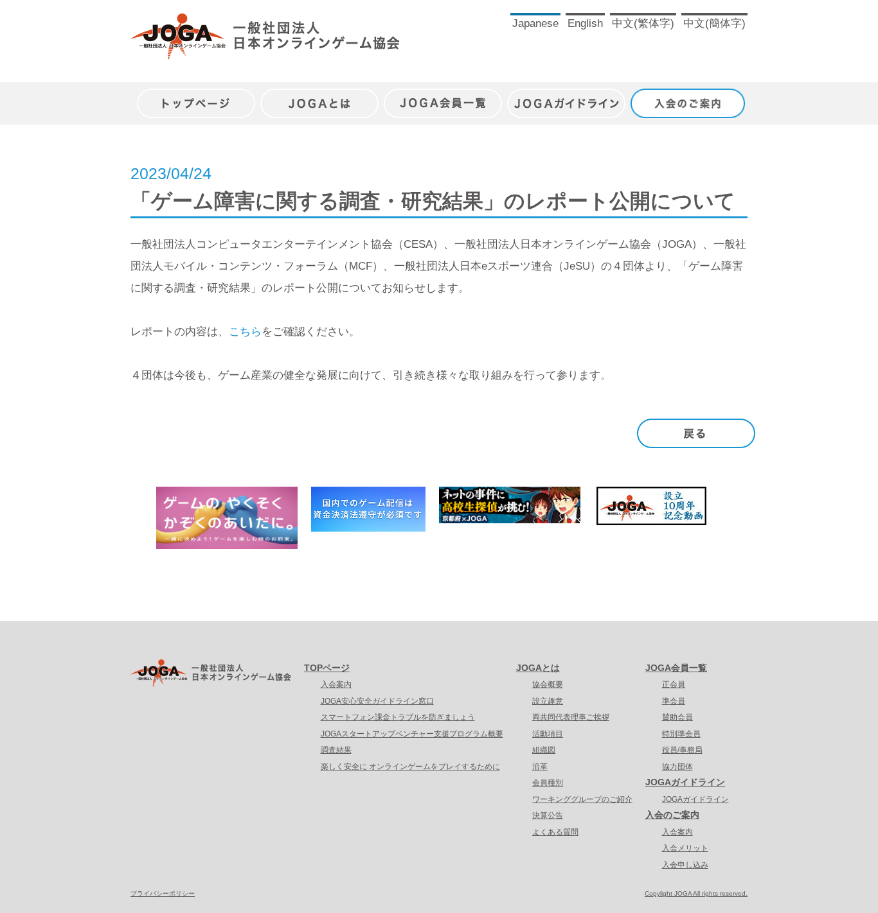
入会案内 (336, 684)
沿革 (540, 766)
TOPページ (327, 668)
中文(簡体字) (714, 23)
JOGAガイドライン (566, 97)
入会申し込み (685, 864)
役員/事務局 (682, 749)
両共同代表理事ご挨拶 (570, 717)
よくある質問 (555, 832)
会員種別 (547, 782)
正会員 (673, 684)
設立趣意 (547, 701)
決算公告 (547, 815)
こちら (245, 332)
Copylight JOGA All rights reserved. (696, 893)
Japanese (535, 23)
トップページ (196, 97)
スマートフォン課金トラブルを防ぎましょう (398, 717)
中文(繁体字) (643, 23)
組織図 (543, 749)
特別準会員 (681, 733)
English (585, 23)
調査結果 (336, 749)
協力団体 (677, 766)
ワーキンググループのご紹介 (582, 799)
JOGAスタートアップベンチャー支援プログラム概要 (412, 733)
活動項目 (547, 733)
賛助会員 (677, 717)
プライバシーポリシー (162, 893)
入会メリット (685, 848)
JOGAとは (319, 97)
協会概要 (547, 684)
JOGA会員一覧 (442, 97)
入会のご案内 (689, 97)
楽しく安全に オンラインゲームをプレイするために (410, 766)
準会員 (673, 701)
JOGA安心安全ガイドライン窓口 (377, 701)
